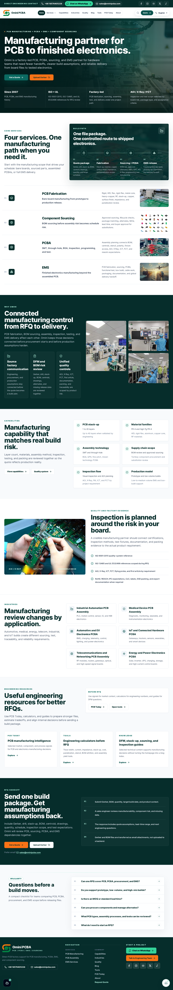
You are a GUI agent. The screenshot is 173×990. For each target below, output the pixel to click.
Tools (99, 13)
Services (50, 13)
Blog (92, 13)
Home (41, 13)
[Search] (137, 12)
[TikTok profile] (166, 3)
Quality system (41, 471)
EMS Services (71, 962)
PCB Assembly (72, 958)
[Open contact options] (166, 983)
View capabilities (15, 471)
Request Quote (101, 982)
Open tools (117, 707)
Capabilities (63, 13)
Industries (75, 13)
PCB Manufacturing (74, 954)
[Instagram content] (147, 3)
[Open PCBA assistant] (7, 983)
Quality (85, 13)
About (118, 13)
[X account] (159, 3)
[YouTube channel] (153, 3)
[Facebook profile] (141, 3)
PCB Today (108, 13)
